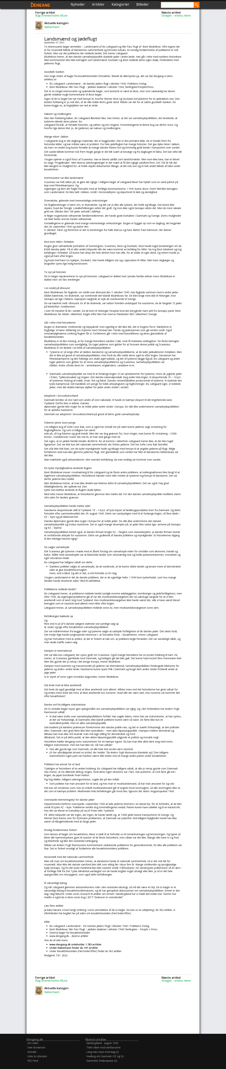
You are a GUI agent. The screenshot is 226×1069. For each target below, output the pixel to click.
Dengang (40, 4)
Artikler (98, 4)
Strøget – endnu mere (176, 15)
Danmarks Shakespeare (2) (101, 1060)
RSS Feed (32, 1060)
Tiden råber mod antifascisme (103, 1047)
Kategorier (120, 4)
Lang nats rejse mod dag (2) (102, 1052)
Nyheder (78, 4)
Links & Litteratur (37, 1056)
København (52, 27)
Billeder (142, 4)
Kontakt (31, 1052)
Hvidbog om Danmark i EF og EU (105, 1056)
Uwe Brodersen (36, 1047)
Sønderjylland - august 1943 (102, 1043)
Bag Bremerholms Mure (51, 15)
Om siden (32, 1043)
